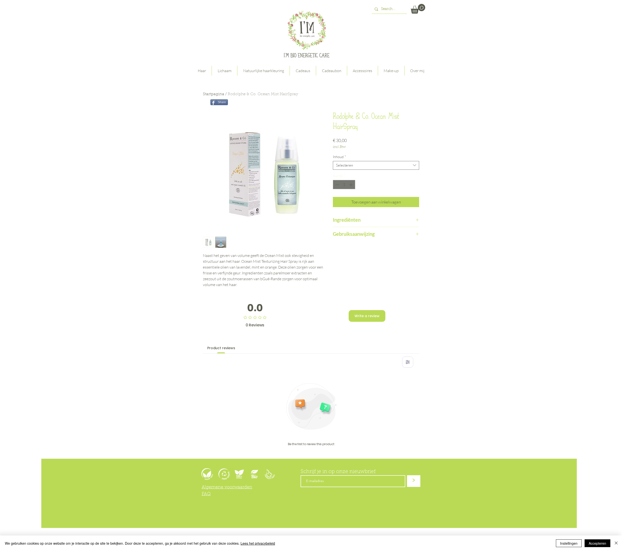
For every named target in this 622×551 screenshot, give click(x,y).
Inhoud (339, 157)
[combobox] (376, 165)
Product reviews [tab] (221, 348)
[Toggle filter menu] (407, 362)
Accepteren (597, 543)
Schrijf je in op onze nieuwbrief (338, 471)
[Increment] (351, 184)
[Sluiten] (616, 543)
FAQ (206, 494)
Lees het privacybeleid (258, 543)
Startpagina (213, 94)
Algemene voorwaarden (227, 487)
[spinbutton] (344, 184)
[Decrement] (337, 184)
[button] (418, 9)
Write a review (367, 316)
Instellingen (569, 543)
